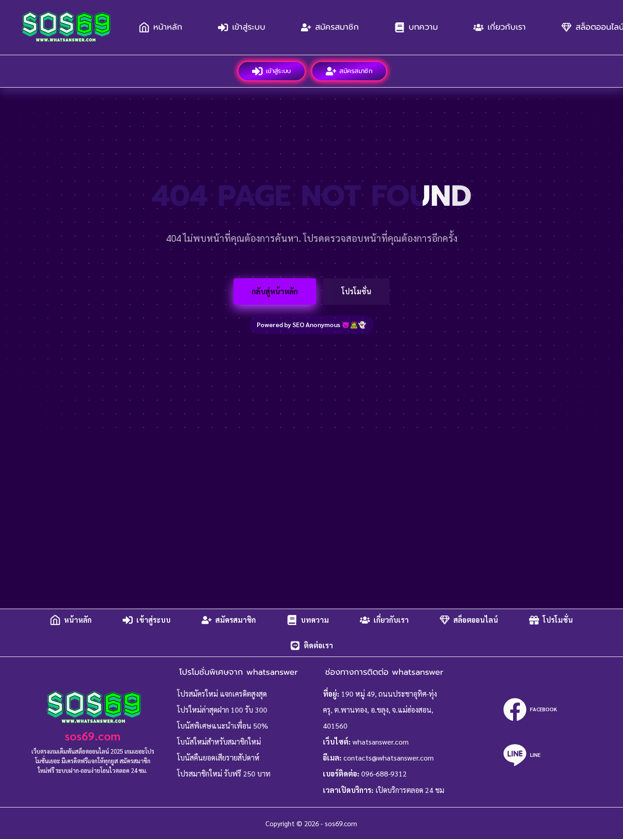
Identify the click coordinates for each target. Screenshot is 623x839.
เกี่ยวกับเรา (507, 27)
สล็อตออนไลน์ (475, 620)
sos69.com (92, 735)
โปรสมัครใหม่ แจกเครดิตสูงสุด (222, 693)
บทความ (423, 27)
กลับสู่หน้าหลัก (275, 291)
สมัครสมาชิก (337, 27)
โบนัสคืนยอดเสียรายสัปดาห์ (218, 757)
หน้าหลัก (167, 27)
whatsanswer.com (381, 741)
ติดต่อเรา (318, 645)
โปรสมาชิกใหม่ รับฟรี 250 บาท (223, 773)
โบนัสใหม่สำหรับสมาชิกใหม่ (219, 741)
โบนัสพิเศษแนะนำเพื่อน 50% (222, 725)
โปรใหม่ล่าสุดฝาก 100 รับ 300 (222, 709)
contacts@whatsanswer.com (388, 757)
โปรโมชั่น (356, 291)
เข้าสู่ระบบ (248, 27)
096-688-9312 (384, 773)
